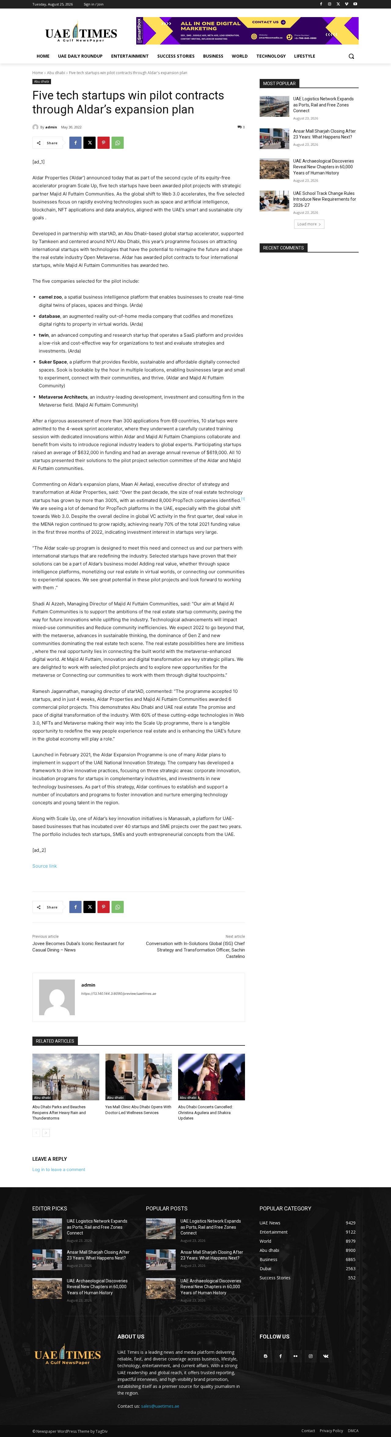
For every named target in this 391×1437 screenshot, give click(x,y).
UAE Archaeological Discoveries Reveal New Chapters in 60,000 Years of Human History (323, 167)
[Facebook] (321, 4)
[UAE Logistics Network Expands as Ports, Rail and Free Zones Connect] (274, 106)
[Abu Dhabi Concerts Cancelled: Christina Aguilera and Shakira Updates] (211, 1077)
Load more (307, 224)
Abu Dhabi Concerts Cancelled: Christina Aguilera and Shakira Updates (205, 1112)
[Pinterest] (103, 143)
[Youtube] (355, 4)
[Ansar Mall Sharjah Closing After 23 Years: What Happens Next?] (274, 138)
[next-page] (46, 1133)
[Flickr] (295, 1356)
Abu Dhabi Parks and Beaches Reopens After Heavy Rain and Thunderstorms (59, 1112)
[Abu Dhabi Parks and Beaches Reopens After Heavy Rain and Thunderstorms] (65, 1077)
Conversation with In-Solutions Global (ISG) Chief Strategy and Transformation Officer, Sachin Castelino (195, 950)
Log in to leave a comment (58, 1169)
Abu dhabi (56, 72)
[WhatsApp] (117, 143)
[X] (338, 4)
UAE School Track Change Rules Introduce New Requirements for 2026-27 (324, 199)
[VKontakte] (326, 1356)
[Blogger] (266, 1356)
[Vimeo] (346, 4)
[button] (351, 56)
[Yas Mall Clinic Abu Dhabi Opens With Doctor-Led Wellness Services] (138, 1077)
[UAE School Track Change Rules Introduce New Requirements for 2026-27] (274, 201)
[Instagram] (329, 4)
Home (37, 72)
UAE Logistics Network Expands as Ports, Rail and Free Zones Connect (323, 104)
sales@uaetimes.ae (160, 1406)
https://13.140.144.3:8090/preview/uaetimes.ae (118, 993)
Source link (44, 866)
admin (51, 127)
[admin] (36, 127)
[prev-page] (36, 1133)
